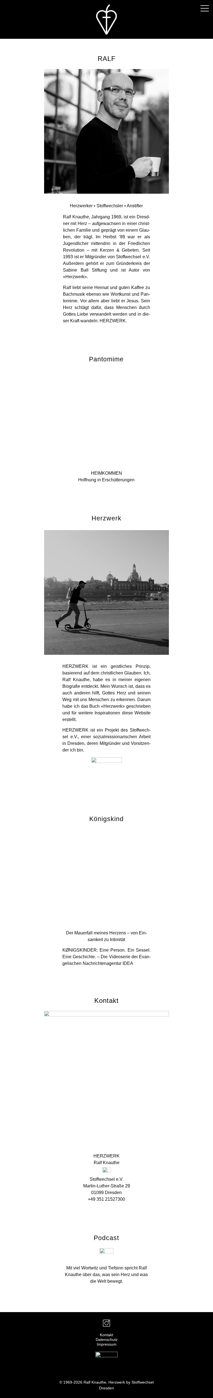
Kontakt (106, 1335)
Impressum (106, 1344)
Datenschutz (107, 1339)
